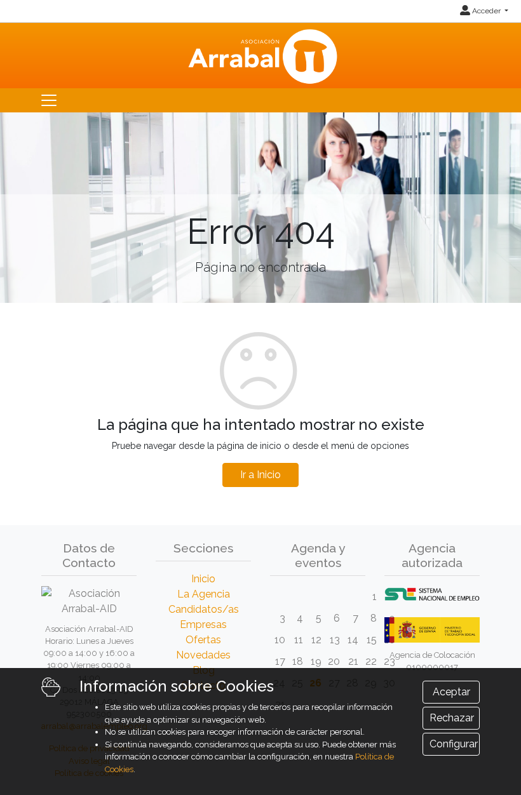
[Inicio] (261, 54)
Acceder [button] (486, 10)
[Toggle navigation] (49, 100)
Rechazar (452, 718)
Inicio (203, 579)
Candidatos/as (203, 609)
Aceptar (451, 692)
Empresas (203, 624)
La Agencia (203, 594)
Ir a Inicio (260, 475)
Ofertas (203, 640)
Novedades (203, 655)
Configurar (454, 744)
